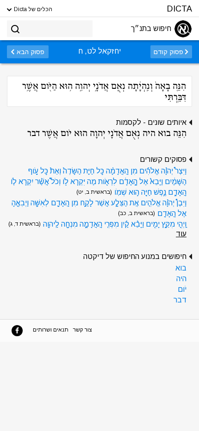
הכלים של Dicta (32, 9)
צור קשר (82, 329)
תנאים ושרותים (50, 329)
